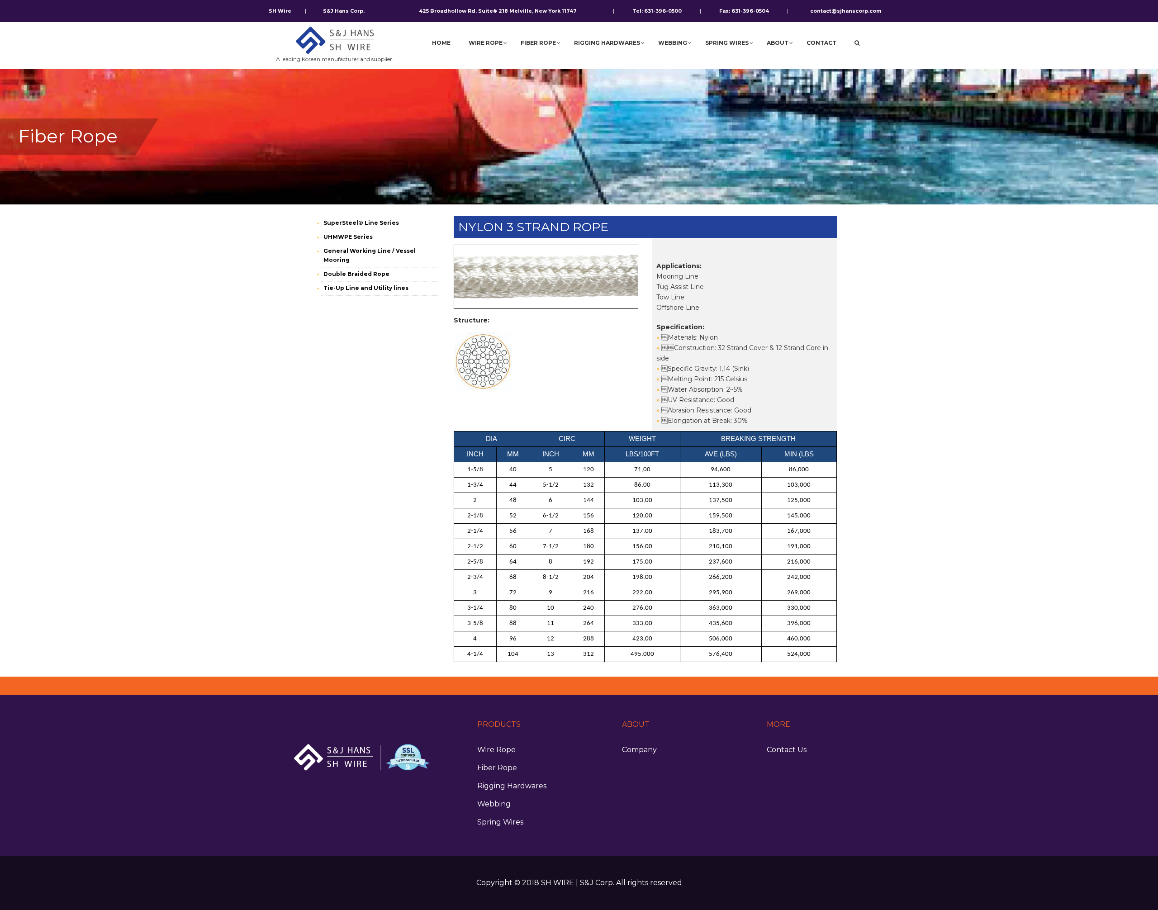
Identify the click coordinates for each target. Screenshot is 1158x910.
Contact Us (787, 749)
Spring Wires (500, 822)
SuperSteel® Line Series (361, 222)
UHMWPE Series (348, 236)
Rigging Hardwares (511, 786)
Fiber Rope (497, 767)
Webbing (494, 804)
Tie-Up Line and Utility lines (365, 287)
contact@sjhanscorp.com (845, 11)
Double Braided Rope (356, 273)
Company (639, 749)
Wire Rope (496, 749)
